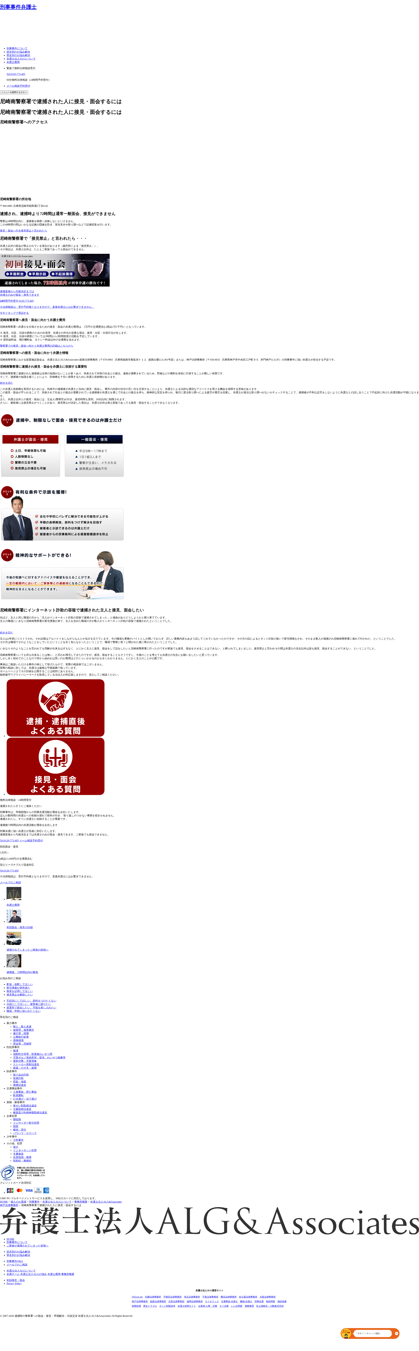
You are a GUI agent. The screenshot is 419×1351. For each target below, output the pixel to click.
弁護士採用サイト (187, 1306)
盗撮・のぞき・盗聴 (25, 1067)
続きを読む (6, 383)
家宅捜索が (18, 987)
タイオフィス (212, 1301)
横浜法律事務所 (229, 1297)
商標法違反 (19, 1085)
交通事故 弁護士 (229, 1301)
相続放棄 (282, 1301)
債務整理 (249, 1306)
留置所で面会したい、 (31, 1007)
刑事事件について (17, 48)
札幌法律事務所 (153, 1297)
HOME (10, 1239)
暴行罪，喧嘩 (21, 1033)
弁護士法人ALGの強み (33, 1274)
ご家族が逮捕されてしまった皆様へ (27, 1245)
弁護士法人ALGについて (21, 58)
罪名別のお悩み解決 (18, 55)
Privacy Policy (14, 1283)
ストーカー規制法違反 (26, 1064)
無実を (20, 991)
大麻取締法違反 (22, 1109)
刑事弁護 (259, 1301)
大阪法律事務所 (268, 1297)
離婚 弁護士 (246, 1301)
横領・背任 (19, 1129)
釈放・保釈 (20, 984)
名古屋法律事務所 (248, 1297)
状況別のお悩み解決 (18, 51)
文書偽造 (18, 1153)
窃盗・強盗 (19, 1081)
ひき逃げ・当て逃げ (25, 1098)
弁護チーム (13, 1274)
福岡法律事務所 (195, 1301)
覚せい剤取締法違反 (25, 1105)
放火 (15, 1147)
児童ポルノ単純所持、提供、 (39, 1057)
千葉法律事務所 (210, 1297)
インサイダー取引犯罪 (26, 1122)
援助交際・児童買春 (25, 1061)
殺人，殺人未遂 (22, 1026)
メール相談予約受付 (18, 85)
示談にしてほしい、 (29, 1004)
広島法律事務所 (176, 1301)
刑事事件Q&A (15, 1261)
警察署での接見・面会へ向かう (36, 345)
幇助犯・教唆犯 (22, 1160)
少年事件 (18, 1140)
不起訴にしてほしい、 (31, 1000)
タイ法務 (224, 1306)
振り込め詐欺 (21, 1074)
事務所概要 (67, 1274)
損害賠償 (136, 1306)
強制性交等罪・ (32, 1054)
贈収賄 (17, 1119)
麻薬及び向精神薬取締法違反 (30, 1112)
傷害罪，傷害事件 (23, 1030)
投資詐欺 (18, 1078)
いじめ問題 (236, 1306)
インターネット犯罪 (25, 1150)
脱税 (15, 1126)
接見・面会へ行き (23, 230)
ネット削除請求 (167, 1306)
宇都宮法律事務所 (172, 1297)
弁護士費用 (13, 62)
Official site (137, 1297)
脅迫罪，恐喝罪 (22, 1043)
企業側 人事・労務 (207, 1306)
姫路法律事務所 (158, 1301)
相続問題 (270, 1301)
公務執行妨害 (21, 1036)
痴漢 (15, 1050)
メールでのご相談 (10, 882)
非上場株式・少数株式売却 (270, 1306)
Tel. (16, 74)
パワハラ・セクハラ (25, 1133)
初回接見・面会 (16, 1280)
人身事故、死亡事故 (25, 1091)
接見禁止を (20, 994)
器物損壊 (18, 1040)
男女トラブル (150, 1306)
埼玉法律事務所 (192, 1297)
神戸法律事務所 (140, 1301)
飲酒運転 (18, 1095)
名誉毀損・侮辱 (22, 1157)
